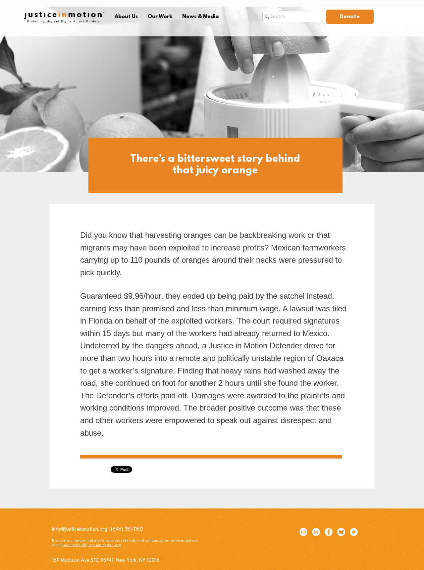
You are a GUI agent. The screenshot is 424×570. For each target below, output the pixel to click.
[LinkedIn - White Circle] (316, 532)
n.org (101, 529)
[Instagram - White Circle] (303, 532)
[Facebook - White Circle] (329, 532)
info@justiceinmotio (73, 529)
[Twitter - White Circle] (354, 532)
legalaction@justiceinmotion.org (92, 545)
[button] (126, 17)
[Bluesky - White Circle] (341, 532)
